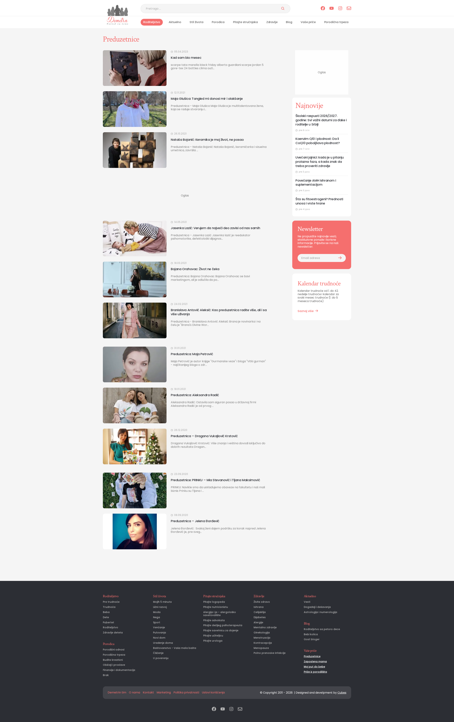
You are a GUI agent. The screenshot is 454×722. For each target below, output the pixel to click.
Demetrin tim (117, 692)
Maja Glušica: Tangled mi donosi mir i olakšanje (207, 99)
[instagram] (340, 8)
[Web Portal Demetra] (117, 10)
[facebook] (323, 8)
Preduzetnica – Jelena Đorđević (195, 521)
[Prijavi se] (340, 258)
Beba (106, 612)
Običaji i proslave (114, 664)
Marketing (164, 692)
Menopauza (261, 648)
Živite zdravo (262, 601)
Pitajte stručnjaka (245, 22)
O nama (134, 692)
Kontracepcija (263, 642)
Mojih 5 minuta (162, 601)
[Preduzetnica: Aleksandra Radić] (135, 405)
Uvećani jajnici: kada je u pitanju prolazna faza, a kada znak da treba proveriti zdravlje (319, 161)
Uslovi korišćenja (213, 692)
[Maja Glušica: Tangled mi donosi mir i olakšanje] (135, 109)
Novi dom (159, 637)
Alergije (258, 622)
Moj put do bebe (314, 666)
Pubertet (108, 622)
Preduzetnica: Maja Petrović (192, 354)
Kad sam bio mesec (186, 58)
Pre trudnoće (111, 601)
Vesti (307, 601)
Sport (156, 622)
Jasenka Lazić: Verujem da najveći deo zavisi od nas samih (215, 228)
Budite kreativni (113, 659)
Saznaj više (306, 311)
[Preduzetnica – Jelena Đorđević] (135, 531)
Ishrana (259, 607)
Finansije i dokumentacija (119, 670)
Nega (156, 617)
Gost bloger (312, 639)
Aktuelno (175, 22)
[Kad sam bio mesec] (135, 68)
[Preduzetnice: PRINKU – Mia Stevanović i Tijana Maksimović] (135, 490)
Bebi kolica (311, 634)
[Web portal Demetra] (117, 20)
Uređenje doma (163, 642)
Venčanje (159, 627)
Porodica (218, 22)
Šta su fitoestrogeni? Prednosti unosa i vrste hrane (319, 201)
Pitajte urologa (212, 640)
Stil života (196, 22)
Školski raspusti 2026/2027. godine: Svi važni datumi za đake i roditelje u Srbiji (321, 120)
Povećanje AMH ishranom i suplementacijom (315, 182)
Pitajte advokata (214, 620)
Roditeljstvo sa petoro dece (322, 629)
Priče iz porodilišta (315, 671)
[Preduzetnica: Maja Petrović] (135, 364)
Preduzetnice (312, 656)
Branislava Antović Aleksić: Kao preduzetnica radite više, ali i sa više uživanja (219, 312)
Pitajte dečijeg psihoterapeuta (222, 625)
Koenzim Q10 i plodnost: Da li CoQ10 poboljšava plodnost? (317, 141)
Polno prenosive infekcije (270, 653)
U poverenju (160, 658)
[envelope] (349, 8)
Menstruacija (262, 637)
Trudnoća (109, 607)
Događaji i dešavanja (317, 607)
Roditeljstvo (151, 22)
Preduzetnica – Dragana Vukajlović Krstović (204, 436)
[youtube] (331, 8)
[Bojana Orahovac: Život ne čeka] (135, 279)
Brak (106, 675)
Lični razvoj (160, 607)
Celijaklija (260, 612)
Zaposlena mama (315, 661)
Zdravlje (272, 22)
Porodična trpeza (336, 22)
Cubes (341, 693)
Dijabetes (260, 617)
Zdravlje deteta (113, 632)
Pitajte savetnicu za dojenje (220, 630)
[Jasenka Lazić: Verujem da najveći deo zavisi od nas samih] (135, 238)
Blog (289, 22)
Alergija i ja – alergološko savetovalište (219, 614)
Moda (156, 612)
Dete (106, 617)
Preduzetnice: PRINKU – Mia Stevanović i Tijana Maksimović (215, 480)
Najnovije (309, 106)
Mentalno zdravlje (265, 627)
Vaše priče (308, 22)
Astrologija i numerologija (320, 612)
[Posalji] (282, 9)
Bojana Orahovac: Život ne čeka (195, 269)
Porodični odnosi (113, 649)
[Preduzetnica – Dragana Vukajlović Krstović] (135, 446)
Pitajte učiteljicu (213, 635)
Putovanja (159, 632)
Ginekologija (262, 632)
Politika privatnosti (186, 692)
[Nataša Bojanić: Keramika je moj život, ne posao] (135, 150)
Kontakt (148, 692)
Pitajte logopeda (214, 601)
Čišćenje (158, 653)
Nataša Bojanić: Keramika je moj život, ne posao (207, 140)
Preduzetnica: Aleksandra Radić (195, 395)
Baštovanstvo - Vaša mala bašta (174, 648)
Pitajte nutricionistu (215, 607)
